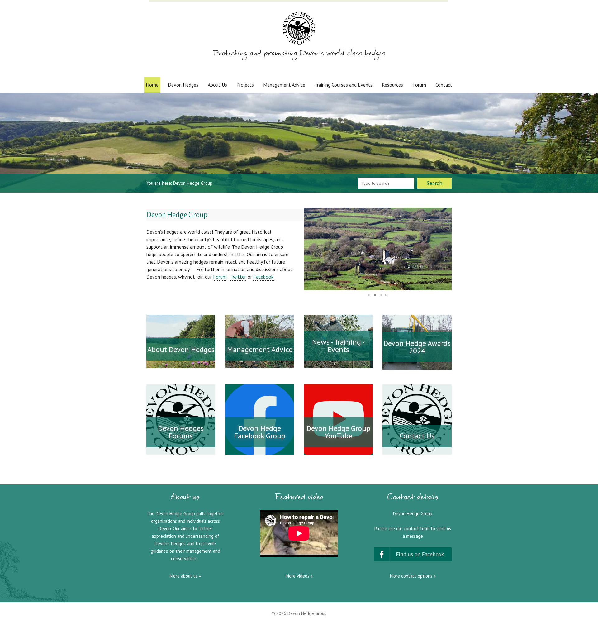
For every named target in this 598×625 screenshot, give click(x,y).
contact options (416, 576)
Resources (392, 85)
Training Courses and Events (344, 85)
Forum (419, 85)
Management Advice (284, 85)
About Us (217, 85)
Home (152, 85)
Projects (245, 85)
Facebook (264, 277)
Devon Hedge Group (307, 613)
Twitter (238, 277)
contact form (417, 529)
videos (303, 576)
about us (189, 576)
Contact (443, 85)
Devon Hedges (183, 85)
